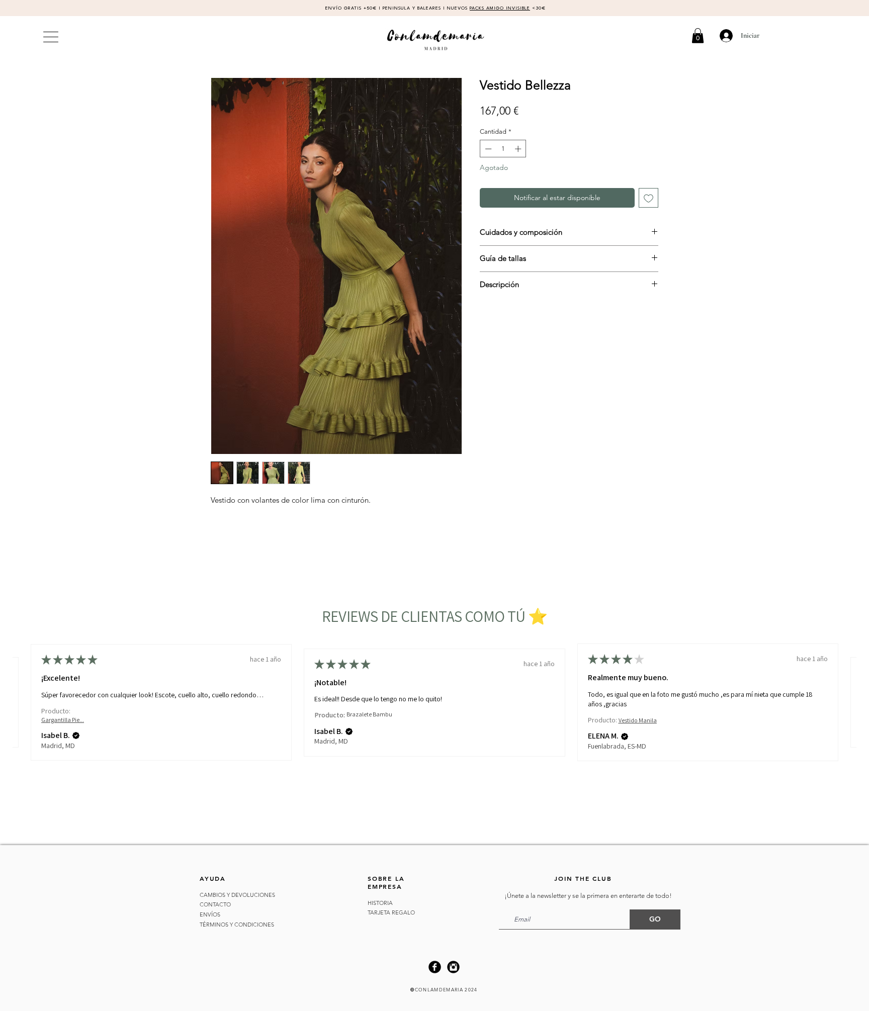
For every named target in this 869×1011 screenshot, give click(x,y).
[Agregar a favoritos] (648, 198)
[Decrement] (487, 148)
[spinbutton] (503, 148)
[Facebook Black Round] (434, 967)
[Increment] (519, 148)
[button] (697, 35)
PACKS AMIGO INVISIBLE (500, 8)
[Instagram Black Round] (453, 967)
